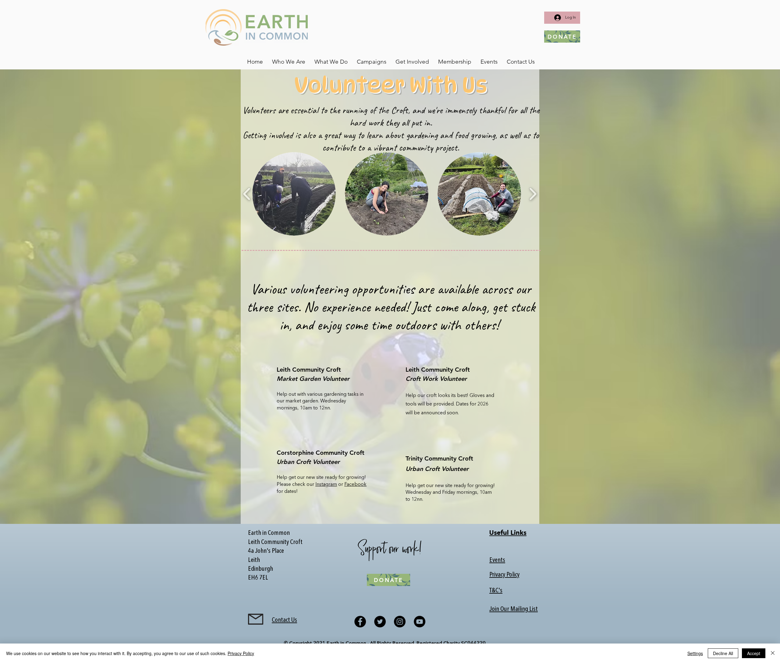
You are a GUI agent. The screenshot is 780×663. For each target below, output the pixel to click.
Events (497, 560)
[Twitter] (380, 621)
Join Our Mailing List (513, 609)
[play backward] (247, 194)
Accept (753, 653)
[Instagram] (400, 621)
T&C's (495, 591)
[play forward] (533, 194)
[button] (289, 61)
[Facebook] (360, 621)
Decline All (723, 653)
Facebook (355, 484)
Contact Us (284, 620)
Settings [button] (695, 653)
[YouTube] (419, 621)
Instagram (326, 484)
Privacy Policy (504, 575)
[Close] (772, 653)
